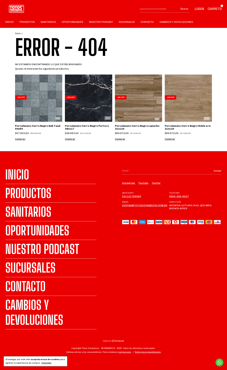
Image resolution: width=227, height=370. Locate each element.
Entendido (46, 363)
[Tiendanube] (114, 341)
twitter (156, 183)
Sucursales (127, 21)
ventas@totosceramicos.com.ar (144, 205)
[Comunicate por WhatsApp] (219, 362)
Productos (27, 21)
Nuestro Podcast (101, 21)
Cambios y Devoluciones (176, 21)
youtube (143, 183)
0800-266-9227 (179, 196)
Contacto (147, 21)
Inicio (9, 21)
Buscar (184, 8)
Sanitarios (48, 21)
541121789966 (131, 196)
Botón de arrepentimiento (148, 352)
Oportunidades (72, 21)
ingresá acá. (124, 352)
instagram (128, 183)
